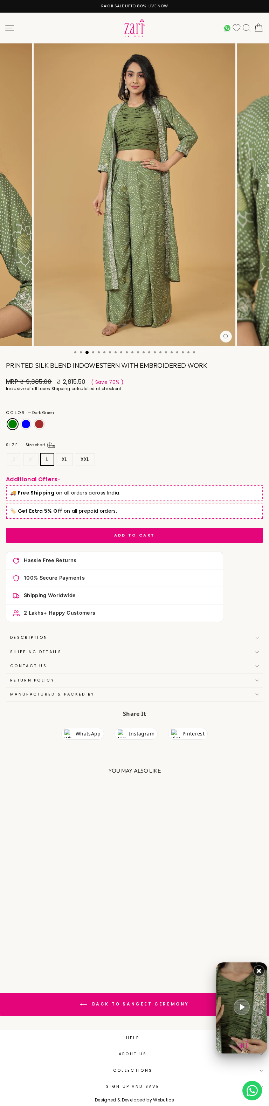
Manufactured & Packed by (52, 694)
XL (64, 459)
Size (26, 445)
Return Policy (32, 680)
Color (30, 412)
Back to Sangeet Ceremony (139, 1004)
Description (29, 637)
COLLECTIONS (132, 1070)
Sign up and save (132, 1086)
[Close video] (259, 971)
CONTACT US (28, 666)
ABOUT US (133, 1054)
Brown (39, 424)
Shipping (60, 389)
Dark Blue (26, 424)
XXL (85, 459)
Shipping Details (36, 652)
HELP (132, 1038)
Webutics (163, 1100)
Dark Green (12, 424)
